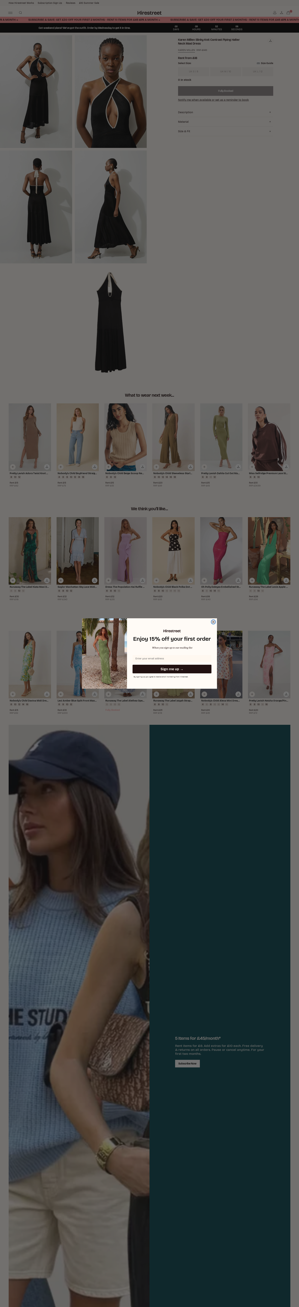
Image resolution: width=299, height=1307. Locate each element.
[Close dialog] (213, 622)
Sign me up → (172, 669)
